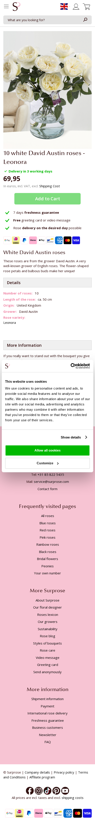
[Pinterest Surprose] (56, 790)
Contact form (47, 489)
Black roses (47, 551)
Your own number (47, 573)
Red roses (47, 530)
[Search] (85, 19)
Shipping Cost (49, 186)
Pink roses (47, 537)
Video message (47, 657)
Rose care (47, 650)
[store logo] (16, 7)
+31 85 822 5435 (51, 474)
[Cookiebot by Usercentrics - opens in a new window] (70, 366)
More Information (24, 345)
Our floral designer (47, 607)
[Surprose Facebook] (29, 790)
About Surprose (47, 600)
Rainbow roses (47, 544)
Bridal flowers (47, 559)
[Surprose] (65, 790)
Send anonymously (47, 672)
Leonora (9, 322)
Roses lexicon (47, 614)
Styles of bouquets (47, 643)
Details (14, 282)
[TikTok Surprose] (47, 790)
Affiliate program (42, 777)
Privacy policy (64, 772)
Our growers (47, 621)
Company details (37, 772)
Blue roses (47, 523)
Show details (71, 437)
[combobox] (47, 19)
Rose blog (47, 636)
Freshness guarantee (47, 720)
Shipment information (47, 699)
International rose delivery (47, 713)
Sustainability (47, 629)
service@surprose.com (51, 481)
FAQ (47, 742)
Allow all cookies (47, 450)
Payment (47, 706)
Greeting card (47, 664)
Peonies (47, 566)
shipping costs (73, 797)
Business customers (47, 727)
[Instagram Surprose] (38, 790)
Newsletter (47, 735)
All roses (47, 515)
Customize (45, 463)
